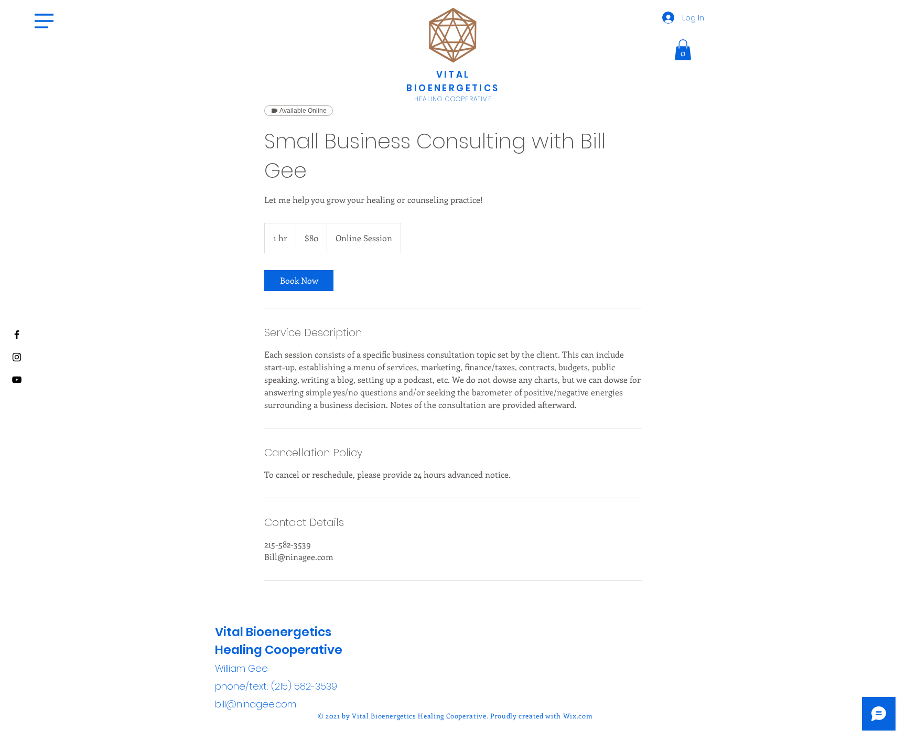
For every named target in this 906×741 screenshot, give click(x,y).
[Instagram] (17, 357)
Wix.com (578, 715)
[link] (298, 280)
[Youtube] (17, 379)
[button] (44, 21)
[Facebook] (17, 334)
